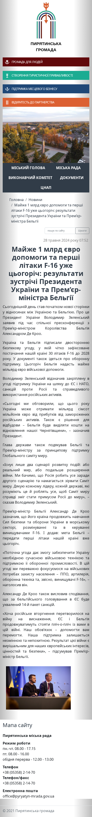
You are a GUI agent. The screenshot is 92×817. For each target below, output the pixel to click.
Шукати (82, 230)
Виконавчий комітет (30, 177)
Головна (16, 199)
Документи (72, 177)
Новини (35, 199)
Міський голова (28, 167)
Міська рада (68, 167)
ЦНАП (46, 187)
